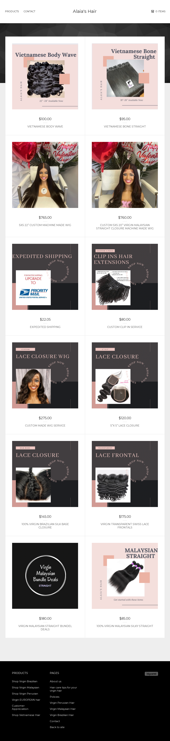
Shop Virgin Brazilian (24, 681)
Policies (54, 696)
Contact (29, 11)
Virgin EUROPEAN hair (26, 699)
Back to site (57, 727)
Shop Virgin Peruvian (25, 693)
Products (12, 11)
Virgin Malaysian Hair (63, 708)
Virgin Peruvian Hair (62, 702)
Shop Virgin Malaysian (25, 687)
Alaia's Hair (85, 11)
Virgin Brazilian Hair (62, 715)
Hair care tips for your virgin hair (63, 689)
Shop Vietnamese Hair (26, 715)
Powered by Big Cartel (151, 674)
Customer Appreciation (20, 707)
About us (55, 681)
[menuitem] (12, 11)
